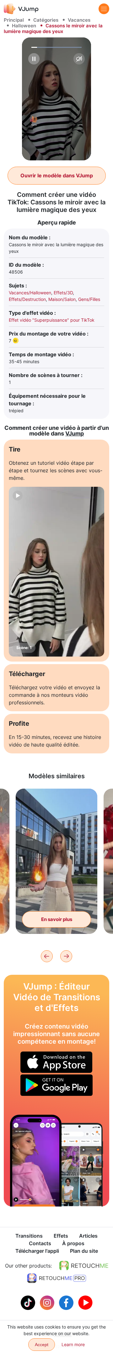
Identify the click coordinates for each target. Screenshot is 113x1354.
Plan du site (84, 1251)
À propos (73, 1243)
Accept (41, 1344)
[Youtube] (85, 1302)
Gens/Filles (89, 299)
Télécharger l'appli (37, 1251)
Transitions (29, 1236)
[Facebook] (67, 1302)
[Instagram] (48, 1302)
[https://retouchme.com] (83, 1265)
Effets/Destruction (27, 299)
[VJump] (21, 8)
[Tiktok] (29, 1302)
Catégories (45, 20)
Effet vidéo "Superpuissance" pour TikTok (51, 320)
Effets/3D (63, 292)
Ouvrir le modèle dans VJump (56, 175)
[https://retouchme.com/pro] (56, 1278)
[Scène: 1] (56, 572)
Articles (88, 1236)
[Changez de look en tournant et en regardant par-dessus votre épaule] (36, 1161)
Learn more (73, 1344)
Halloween (24, 26)
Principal (14, 20)
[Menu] (104, 8)
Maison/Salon (62, 299)
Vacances (79, 20)
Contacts (40, 1243)
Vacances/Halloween (30, 292)
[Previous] (47, 956)
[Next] (66, 956)
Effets (61, 1236)
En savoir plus (56, 919)
